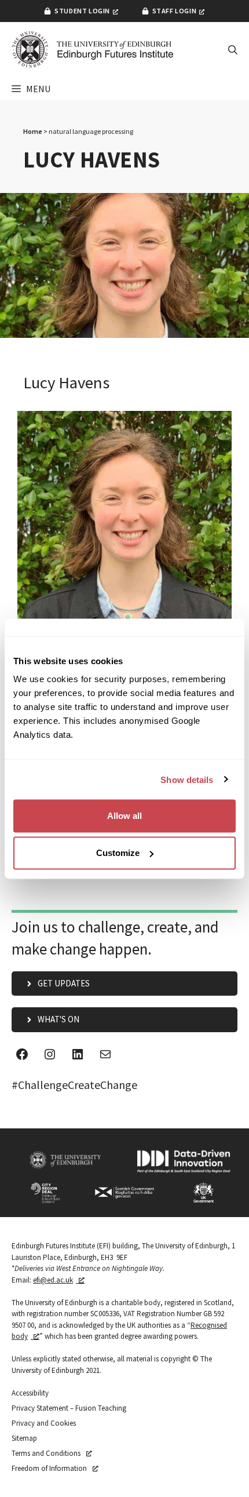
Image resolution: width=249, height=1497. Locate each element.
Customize (118, 853)
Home (32, 131)
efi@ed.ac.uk (53, 1280)
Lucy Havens (66, 382)
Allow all (124, 816)
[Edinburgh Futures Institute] (93, 49)
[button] (233, 49)
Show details (186, 779)
